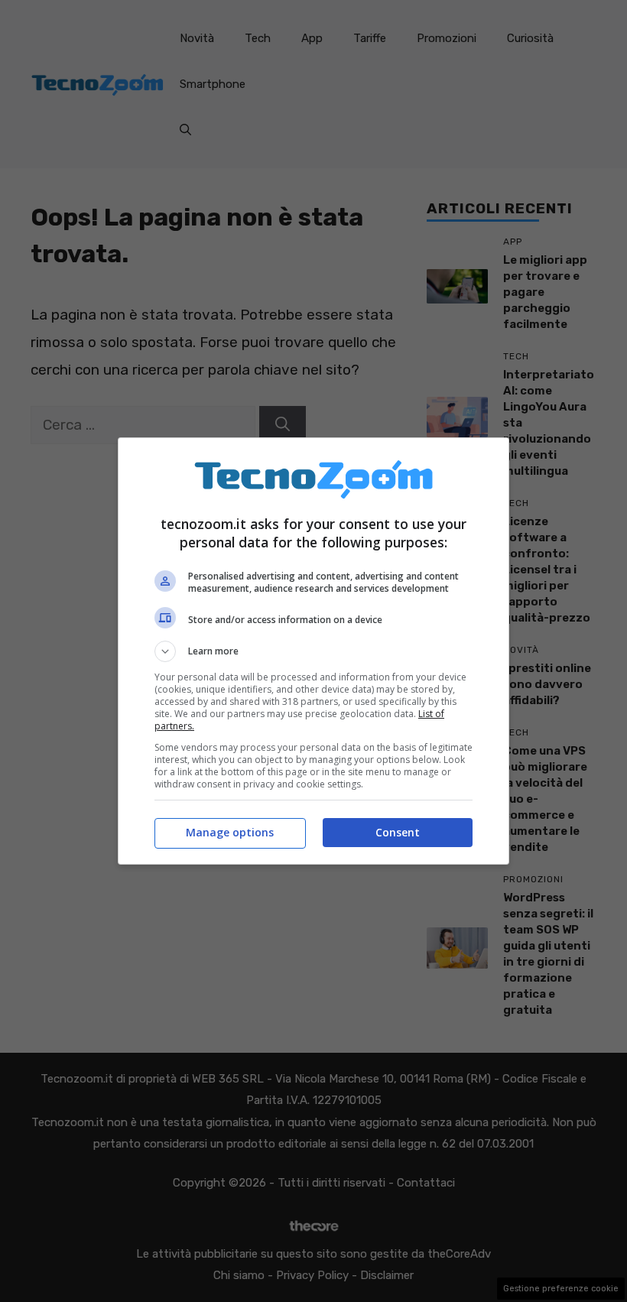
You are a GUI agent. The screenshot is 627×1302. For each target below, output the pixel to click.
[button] (313, 651)
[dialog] (313, 651)
